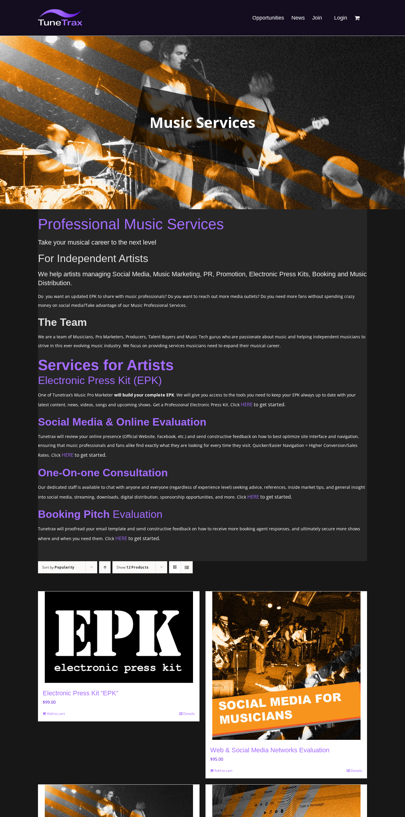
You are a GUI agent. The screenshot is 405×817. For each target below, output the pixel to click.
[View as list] (186, 567)
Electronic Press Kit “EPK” (80, 693)
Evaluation (136, 514)
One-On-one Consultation (103, 473)
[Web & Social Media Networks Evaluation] (286, 665)
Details (189, 713)
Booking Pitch (74, 514)
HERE (247, 404)
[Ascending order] (105, 567)
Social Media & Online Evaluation (122, 422)
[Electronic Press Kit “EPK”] (118, 637)
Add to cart (56, 713)
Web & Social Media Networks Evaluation (269, 750)
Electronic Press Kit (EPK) (100, 380)
